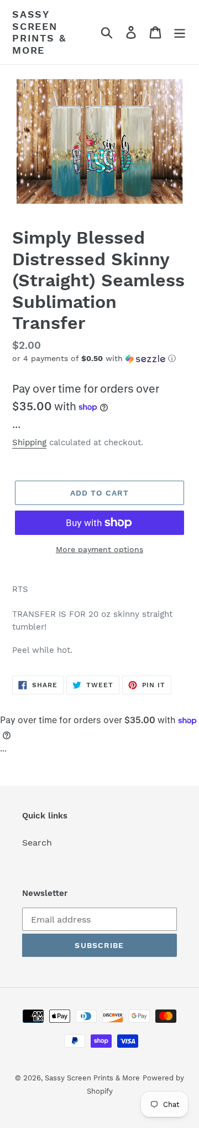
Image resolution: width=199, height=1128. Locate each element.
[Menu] (179, 32)
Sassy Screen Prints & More (39, 32)
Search (37, 842)
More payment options (99, 549)
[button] (99, 358)
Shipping (29, 442)
